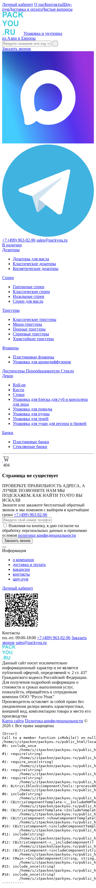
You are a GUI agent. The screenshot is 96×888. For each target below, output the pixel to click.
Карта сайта (13, 721)
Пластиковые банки (31, 441)
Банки (7, 432)
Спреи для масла (28, 301)
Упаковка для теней (31, 418)
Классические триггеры (34, 319)
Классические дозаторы (34, 263)
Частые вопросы (58, 9)
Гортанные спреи (28, 286)
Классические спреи (31, 291)
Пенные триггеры (29, 329)
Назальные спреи (28, 296)
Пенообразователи (43, 371)
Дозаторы (11, 249)
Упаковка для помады (32, 409)
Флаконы (10, 348)
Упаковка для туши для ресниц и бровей (49, 423)
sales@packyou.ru (52, 240)
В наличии (12, 245)
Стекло (67, 371)
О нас (39, 4)
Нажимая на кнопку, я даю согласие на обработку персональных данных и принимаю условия (44, 530)
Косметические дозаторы (35, 268)
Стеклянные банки (30, 446)
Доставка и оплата (26, 9)
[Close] (4, 547)
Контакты (53, 4)
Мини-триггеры (27, 324)
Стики (19, 394)
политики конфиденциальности (47, 535)
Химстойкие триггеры (33, 338)
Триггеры (11, 310)
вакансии (21, 569)
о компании (23, 559)
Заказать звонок (16, 48)
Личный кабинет (17, 4)
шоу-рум (20, 579)
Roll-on (19, 385)
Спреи (8, 277)
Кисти (18, 389)
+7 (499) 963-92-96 (18, 240)
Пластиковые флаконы (33, 357)
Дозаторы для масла (31, 259)
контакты (21, 574)
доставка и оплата (29, 564)
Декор (7, 375)
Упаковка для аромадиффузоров (42, 362)
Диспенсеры (14, 371)
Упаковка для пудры (31, 414)
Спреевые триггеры (31, 334)
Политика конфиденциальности (54, 721)
